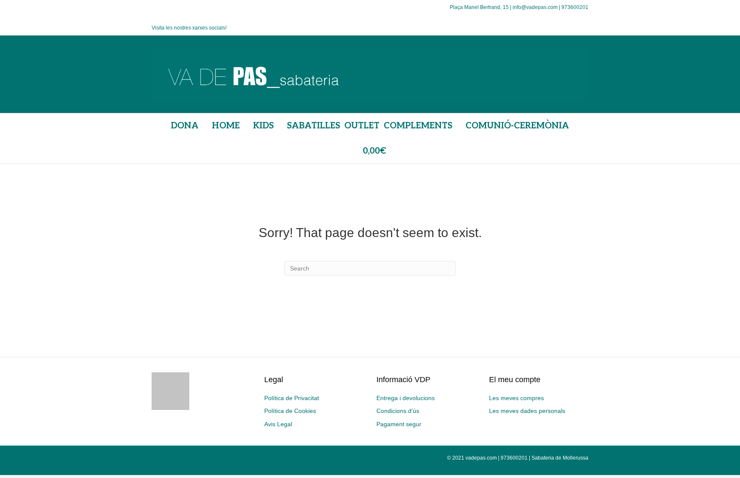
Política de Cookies (290, 410)
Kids (263, 126)
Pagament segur (398, 424)
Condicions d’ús (397, 410)
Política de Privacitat (291, 398)
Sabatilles (313, 126)
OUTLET (361, 126)
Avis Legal (278, 424)
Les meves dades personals (527, 410)
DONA (185, 126)
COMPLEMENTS (418, 126)
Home (226, 126)
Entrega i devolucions (405, 398)
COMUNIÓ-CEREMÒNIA (517, 126)
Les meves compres (516, 398)
